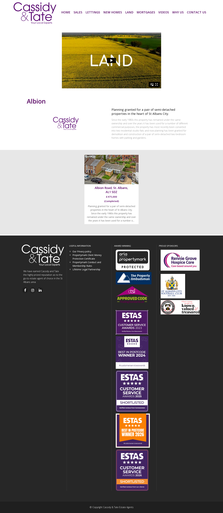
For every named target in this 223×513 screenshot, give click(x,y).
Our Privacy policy (81, 251)
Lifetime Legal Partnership (86, 269)
